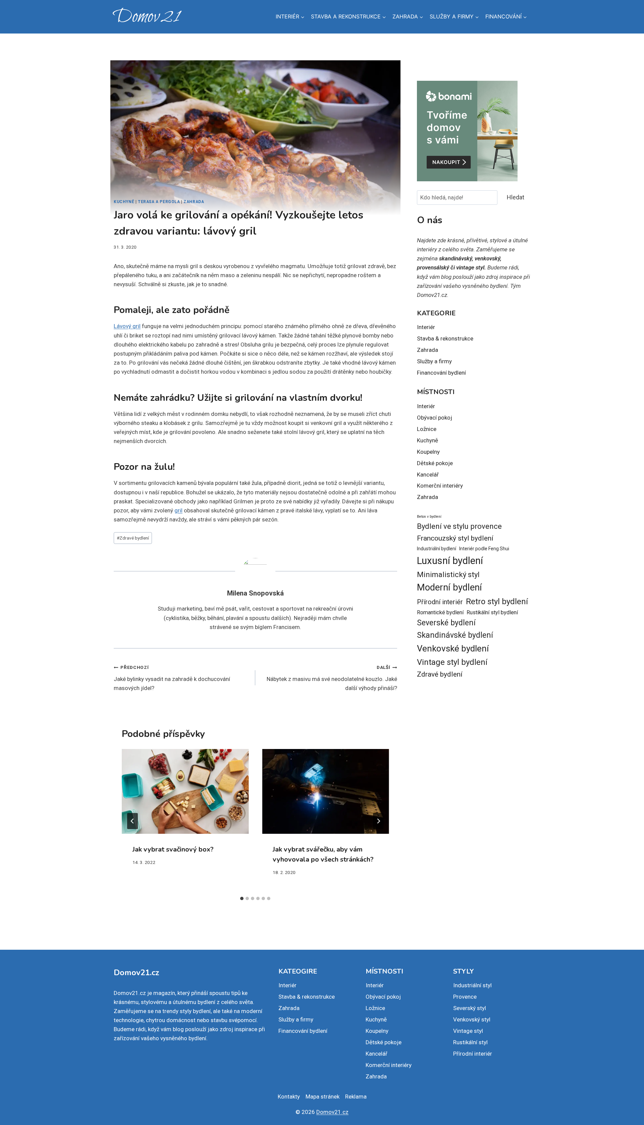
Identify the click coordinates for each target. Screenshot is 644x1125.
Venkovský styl (471, 1019)
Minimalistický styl (448, 574)
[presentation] (185, 791)
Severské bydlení (446, 622)
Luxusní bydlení (450, 560)
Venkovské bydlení (453, 648)
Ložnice (426, 429)
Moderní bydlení (449, 587)
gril (178, 510)
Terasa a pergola (159, 201)
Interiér (426, 327)
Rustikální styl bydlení (492, 612)
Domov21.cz (332, 1112)
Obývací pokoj (434, 417)
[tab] (242, 898)
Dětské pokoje (435, 463)
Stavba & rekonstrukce (445, 338)
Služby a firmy (434, 361)
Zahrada (193, 201)
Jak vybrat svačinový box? (173, 849)
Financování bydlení (441, 372)
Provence (465, 996)
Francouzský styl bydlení (455, 538)
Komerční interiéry (440, 485)
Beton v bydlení (429, 516)
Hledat (515, 197)
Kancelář (428, 474)
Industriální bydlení (436, 548)
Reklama (356, 1096)
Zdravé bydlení (133, 538)
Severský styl (469, 1008)
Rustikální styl (470, 1042)
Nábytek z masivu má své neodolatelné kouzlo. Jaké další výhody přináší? (332, 678)
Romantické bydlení (440, 612)
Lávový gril (127, 326)
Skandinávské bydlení (455, 635)
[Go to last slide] (132, 821)
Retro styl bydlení (497, 601)
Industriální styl (472, 985)
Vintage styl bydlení (452, 662)
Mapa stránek (322, 1096)
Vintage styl (468, 1030)
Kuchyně (124, 201)
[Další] (378, 821)
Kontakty (289, 1096)
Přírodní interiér (440, 602)
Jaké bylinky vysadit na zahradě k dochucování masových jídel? (172, 678)
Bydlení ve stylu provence (459, 526)
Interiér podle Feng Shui (484, 548)
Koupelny (428, 451)
